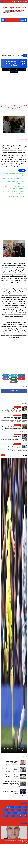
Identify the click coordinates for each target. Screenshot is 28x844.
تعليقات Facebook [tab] (14, 391)
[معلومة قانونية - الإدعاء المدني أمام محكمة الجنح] (24, 416)
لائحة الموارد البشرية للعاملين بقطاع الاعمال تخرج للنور (11, 446)
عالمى (13, 813)
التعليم (23, 810)
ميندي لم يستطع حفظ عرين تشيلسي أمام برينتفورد (14, 749)
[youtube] (12, 2)
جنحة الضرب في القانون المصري (14, 409)
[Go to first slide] (2, 455)
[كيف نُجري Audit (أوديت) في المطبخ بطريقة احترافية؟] (23, 769)
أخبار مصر (17, 807)
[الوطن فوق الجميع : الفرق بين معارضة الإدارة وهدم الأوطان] (23, 762)
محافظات (18, 816)
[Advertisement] (14, 39)
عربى (7, 813)
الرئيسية (22, 20)
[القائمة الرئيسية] (3, 20)
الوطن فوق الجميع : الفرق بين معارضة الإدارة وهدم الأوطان (13, 174)
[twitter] (14, 2)
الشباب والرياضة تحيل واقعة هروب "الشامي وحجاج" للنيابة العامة (14, 182)
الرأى (11, 810)
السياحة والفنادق (21, 813)
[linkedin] (19, 2)
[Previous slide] (4, 455)
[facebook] (23, 2)
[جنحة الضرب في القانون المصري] (24, 408)
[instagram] (21, 2)
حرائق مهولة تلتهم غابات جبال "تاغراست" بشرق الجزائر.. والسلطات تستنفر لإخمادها (14, 187)
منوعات (4, 816)
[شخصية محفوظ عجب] (24, 436)
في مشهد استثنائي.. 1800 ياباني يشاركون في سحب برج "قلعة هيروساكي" (13, 198)
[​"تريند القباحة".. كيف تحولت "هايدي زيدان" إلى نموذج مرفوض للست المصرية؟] (24, 426)
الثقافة (16, 810)
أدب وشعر (9, 807)
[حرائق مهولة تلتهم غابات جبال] (23, 783)
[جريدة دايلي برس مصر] (14, 9)
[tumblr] (17, 2)
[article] (14, 605)
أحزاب (24, 807)
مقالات (11, 816)
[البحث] (2, 2)
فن (24, 816)
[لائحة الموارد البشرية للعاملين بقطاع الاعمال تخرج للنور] (24, 445)
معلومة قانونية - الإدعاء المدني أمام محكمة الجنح (12, 418)
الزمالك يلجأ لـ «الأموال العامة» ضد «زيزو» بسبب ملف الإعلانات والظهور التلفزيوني (13, 193)
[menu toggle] (26, 2)
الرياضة (4, 810)
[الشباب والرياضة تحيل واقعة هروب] (23, 776)
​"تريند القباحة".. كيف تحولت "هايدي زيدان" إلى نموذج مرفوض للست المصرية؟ (11, 427)
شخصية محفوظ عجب (16, 436)
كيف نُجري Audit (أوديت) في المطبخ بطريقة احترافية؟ (13, 178)
